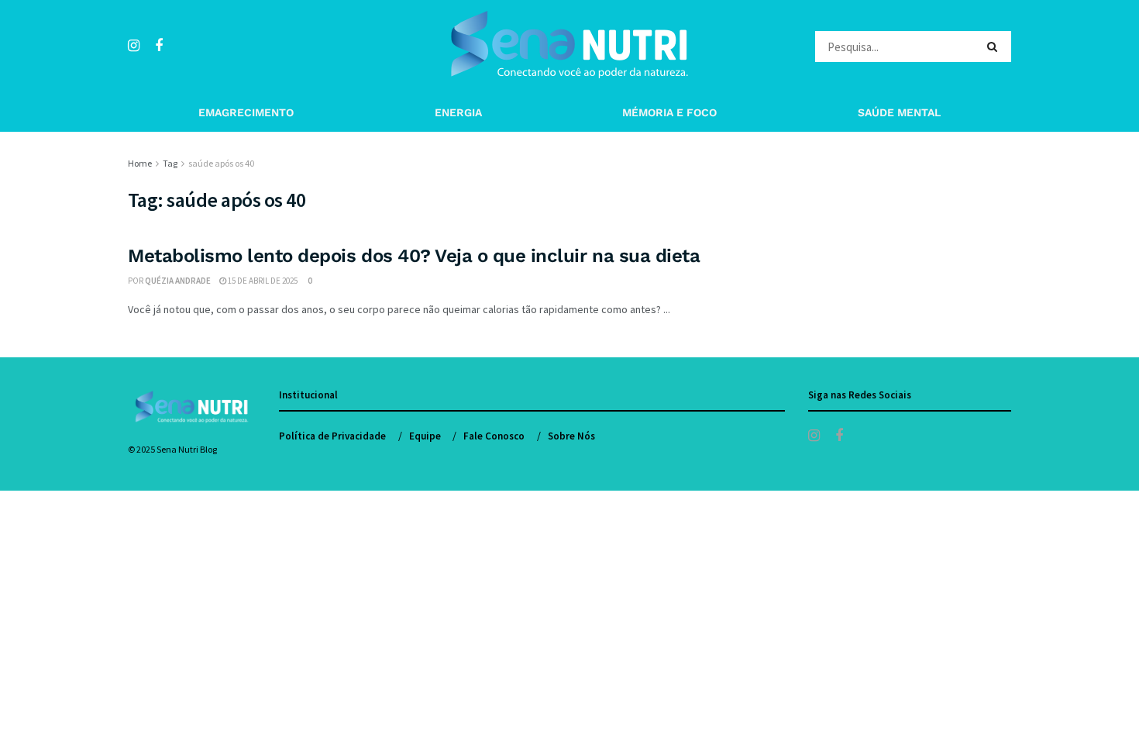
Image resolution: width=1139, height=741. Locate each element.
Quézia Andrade (178, 280)
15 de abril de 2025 (262, 280)
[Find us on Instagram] (133, 46)
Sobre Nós (571, 436)
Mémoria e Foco (669, 112)
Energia (458, 112)
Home (140, 163)
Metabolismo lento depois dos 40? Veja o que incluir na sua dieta (414, 256)
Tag (170, 163)
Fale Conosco (494, 436)
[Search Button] (995, 46)
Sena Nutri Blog (187, 449)
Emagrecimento (246, 112)
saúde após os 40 (221, 163)
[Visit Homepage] (569, 46)
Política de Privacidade (332, 436)
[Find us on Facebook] (159, 46)
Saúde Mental (899, 112)
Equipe (425, 436)
